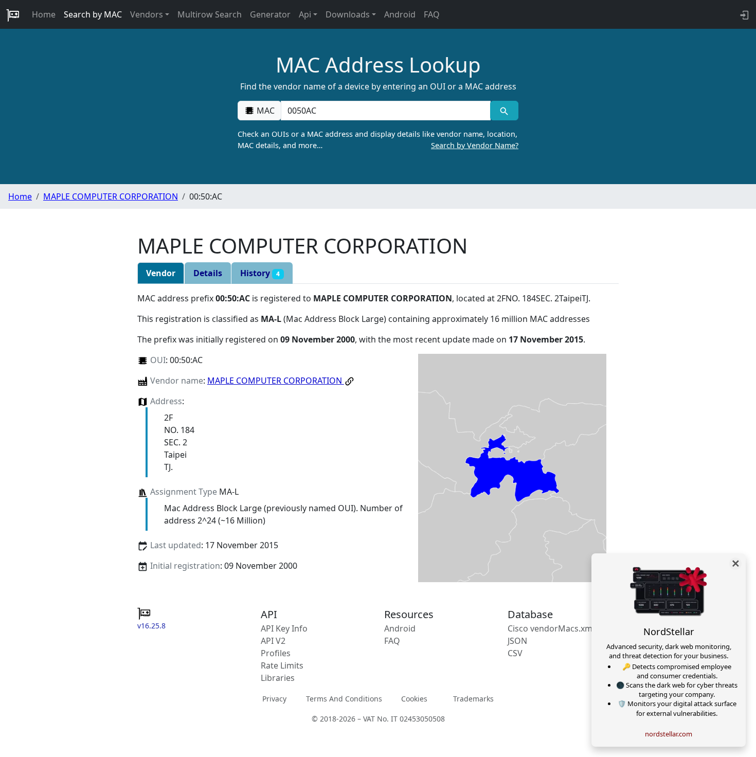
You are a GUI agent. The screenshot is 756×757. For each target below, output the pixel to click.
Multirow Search (209, 14)
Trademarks (473, 699)
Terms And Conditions (344, 699)
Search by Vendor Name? (474, 145)
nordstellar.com (668, 733)
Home (44, 14)
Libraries (278, 677)
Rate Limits (282, 665)
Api (305, 14)
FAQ (432, 14)
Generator (270, 14)
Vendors (146, 14)
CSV (515, 653)
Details (207, 273)
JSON (517, 640)
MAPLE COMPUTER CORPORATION (110, 196)
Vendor (160, 273)
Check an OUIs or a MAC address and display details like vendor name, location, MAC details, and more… (378, 139)
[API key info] (743, 14)
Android (400, 14)
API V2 (273, 640)
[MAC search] (504, 110)
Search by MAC (93, 14)
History (260, 273)
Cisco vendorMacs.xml (551, 628)
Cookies (414, 699)
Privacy (274, 699)
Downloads (348, 14)
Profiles (276, 653)
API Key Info (284, 628)
